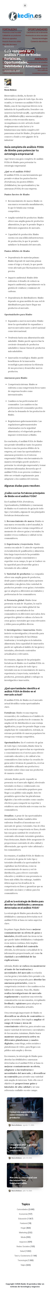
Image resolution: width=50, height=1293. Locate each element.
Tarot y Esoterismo (22, 1255)
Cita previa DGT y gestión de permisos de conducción (23, 1147)
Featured (23, 1223)
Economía (23, 1214)
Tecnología (22, 1260)
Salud (22, 1251)
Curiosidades (22, 1209)
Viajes (23, 1265)
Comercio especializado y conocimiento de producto (23, 1115)
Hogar (23, 1228)
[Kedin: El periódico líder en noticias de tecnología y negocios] (25, 22)
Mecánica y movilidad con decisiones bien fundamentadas (23, 1180)
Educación (22, 1218)
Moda (23, 1237)
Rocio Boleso (10, 90)
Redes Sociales (23, 1246)
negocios (9, 46)
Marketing (23, 1232)
